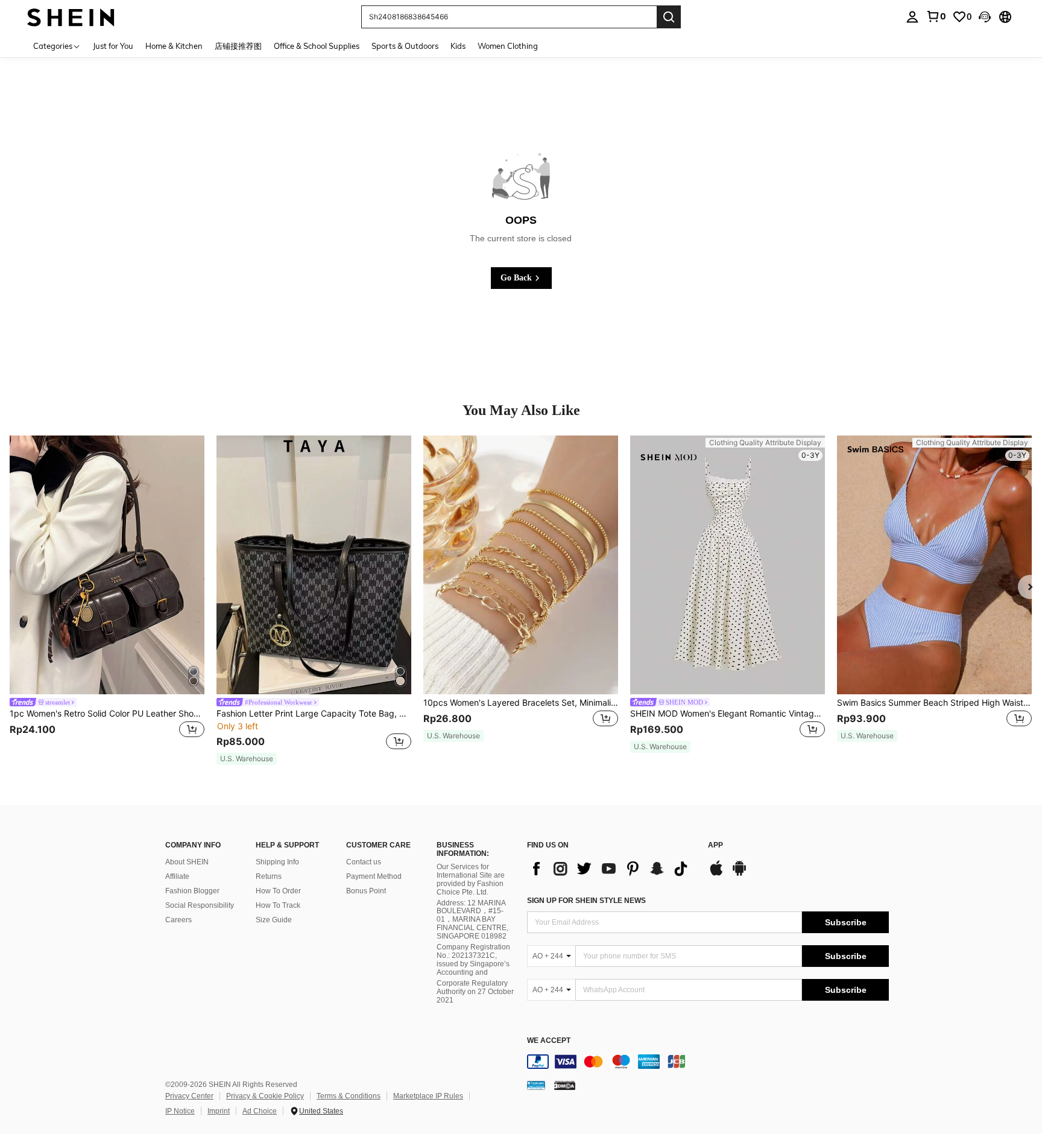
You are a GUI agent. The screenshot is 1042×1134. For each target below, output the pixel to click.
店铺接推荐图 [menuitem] (238, 46)
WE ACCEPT (548, 1041)
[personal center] (912, 17)
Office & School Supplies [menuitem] (316, 46)
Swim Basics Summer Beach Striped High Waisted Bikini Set (934, 703)
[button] (984, 17)
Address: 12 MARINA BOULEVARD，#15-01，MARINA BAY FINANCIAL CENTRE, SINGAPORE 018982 (472, 920)
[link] (936, 16)
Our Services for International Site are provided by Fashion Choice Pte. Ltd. (471, 879)
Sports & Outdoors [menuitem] (404, 46)
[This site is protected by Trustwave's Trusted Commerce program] (536, 1084)
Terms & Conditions (348, 1096)
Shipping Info (277, 862)
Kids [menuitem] (458, 46)
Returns (269, 876)
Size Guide (274, 920)
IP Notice (180, 1111)
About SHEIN (187, 862)
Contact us (363, 862)
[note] (246, 759)
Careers (178, 920)
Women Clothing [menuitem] (508, 46)
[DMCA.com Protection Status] (564, 1084)
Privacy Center (189, 1096)
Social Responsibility (199, 905)
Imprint (218, 1111)
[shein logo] (71, 16)
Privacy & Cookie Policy (265, 1096)
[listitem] (107, 595)
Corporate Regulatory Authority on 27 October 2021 (475, 991)
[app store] (716, 874)
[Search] (669, 16)
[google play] (739, 874)
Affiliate (177, 876)
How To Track (278, 905)
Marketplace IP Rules (428, 1096)
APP (715, 845)
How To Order (278, 891)
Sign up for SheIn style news (586, 900)
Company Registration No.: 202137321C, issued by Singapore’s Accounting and (473, 960)
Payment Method (374, 876)
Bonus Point (366, 891)
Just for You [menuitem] (113, 46)
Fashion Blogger (192, 891)
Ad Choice (259, 1111)
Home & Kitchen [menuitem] (174, 46)
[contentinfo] (708, 1061)
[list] (611, 869)
